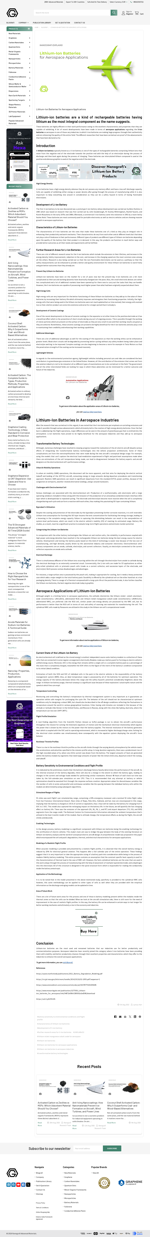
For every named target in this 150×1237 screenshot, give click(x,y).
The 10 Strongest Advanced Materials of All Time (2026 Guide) (19, 527)
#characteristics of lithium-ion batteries (53, 1024)
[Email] (120, 1017)
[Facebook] (115, 1017)
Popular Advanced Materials (16, 122)
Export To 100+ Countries (75, 2)
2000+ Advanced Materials (53, 2)
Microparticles (15, 63)
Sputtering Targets (17, 100)
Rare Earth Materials (17, 95)
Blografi (10, 23)
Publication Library (42, 23)
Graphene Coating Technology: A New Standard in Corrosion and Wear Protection (19, 431)
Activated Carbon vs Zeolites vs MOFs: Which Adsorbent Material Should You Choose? (18, 214)
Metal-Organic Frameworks (15, 52)
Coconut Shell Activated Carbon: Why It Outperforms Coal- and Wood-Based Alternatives (18, 329)
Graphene (13, 38)
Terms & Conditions (42, 1208)
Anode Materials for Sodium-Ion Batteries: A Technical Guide (19, 625)
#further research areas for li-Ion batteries (54, 1032)
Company (23, 23)
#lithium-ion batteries (46, 1040)
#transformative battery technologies (52, 1053)
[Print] (125, 1017)
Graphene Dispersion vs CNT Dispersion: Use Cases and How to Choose (19, 480)
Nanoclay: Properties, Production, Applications (19, 673)
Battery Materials (16, 68)
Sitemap (39, 1194)
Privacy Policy (40, 1203)
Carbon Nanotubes (16, 42)
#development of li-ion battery (49, 1028)
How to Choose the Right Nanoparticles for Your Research (18, 576)
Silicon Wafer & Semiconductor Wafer (17, 85)
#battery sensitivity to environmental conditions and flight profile (61, 1018)
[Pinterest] (140, 1017)
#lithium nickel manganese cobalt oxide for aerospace (59, 1036)
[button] (104, 1183)
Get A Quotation (62, 23)
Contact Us (79, 23)
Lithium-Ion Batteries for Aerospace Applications (61, 109)
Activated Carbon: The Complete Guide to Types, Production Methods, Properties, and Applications (19, 381)
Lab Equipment (15, 116)
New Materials (14, 33)
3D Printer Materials (17, 112)
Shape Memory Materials (15, 105)
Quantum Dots (14, 47)
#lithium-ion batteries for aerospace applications (57, 1045)
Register (129, 14)
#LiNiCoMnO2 (78, 1032)
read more (12, 240)
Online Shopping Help (43, 1212)
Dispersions (13, 91)
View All (96, 1173)
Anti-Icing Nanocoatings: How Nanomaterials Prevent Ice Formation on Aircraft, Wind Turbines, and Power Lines (19, 271)
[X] (130, 1017)
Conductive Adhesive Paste (17, 78)
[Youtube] (18, 1185)
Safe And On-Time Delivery (97, 2)
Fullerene (12, 72)
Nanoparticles (14, 59)
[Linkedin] (135, 1017)
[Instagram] (13, 1185)
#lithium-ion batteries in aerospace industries (55, 1049)
